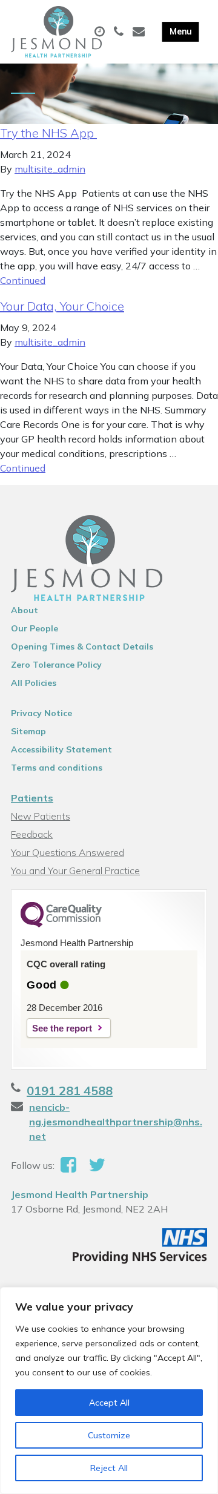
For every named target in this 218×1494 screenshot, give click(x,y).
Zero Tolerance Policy (56, 664)
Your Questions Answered (67, 852)
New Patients (40, 816)
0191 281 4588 (70, 1090)
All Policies (33, 682)
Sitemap (28, 731)
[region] (109, 1390)
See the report (62, 1028)
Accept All (109, 1402)
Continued (22, 280)
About (24, 610)
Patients (32, 798)
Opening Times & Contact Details (82, 646)
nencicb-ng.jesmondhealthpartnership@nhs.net (115, 1121)
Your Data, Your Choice (62, 306)
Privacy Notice (41, 713)
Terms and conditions (56, 767)
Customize (109, 1435)
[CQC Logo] (61, 924)
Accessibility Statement (61, 749)
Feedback (32, 834)
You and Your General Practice (75, 870)
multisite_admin (50, 169)
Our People (34, 628)
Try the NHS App (48, 132)
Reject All (109, 1468)
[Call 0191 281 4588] (120, 32)
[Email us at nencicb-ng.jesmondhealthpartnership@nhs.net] (140, 32)
